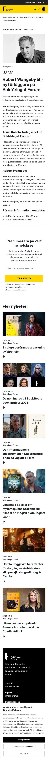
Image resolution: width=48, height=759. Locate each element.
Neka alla (24, 753)
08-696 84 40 (12, 686)
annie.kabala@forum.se (20, 219)
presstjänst (18, 257)
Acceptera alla (24, 739)
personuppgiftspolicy (16, 290)
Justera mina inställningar (24, 746)
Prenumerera (24, 278)
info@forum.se (12, 695)
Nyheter (13, 17)
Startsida (6, 17)
